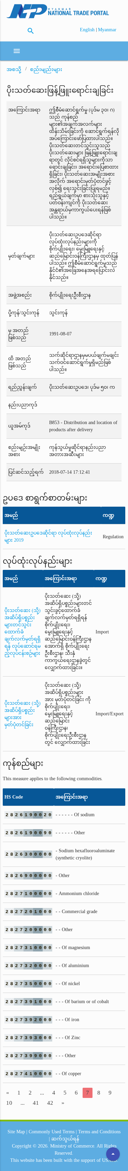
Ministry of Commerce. (73, 1146)
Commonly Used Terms (51, 1131)
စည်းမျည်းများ (46, 69)
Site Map (16, 1131)
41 (36, 1103)
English (88, 29)
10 (9, 1103)
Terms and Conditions (99, 1131)
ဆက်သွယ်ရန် (65, 1138)
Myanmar (107, 29)
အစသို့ (13, 69)
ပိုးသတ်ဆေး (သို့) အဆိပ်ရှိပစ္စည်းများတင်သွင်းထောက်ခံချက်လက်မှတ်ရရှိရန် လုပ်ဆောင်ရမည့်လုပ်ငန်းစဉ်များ (22, 632)
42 (50, 1103)
